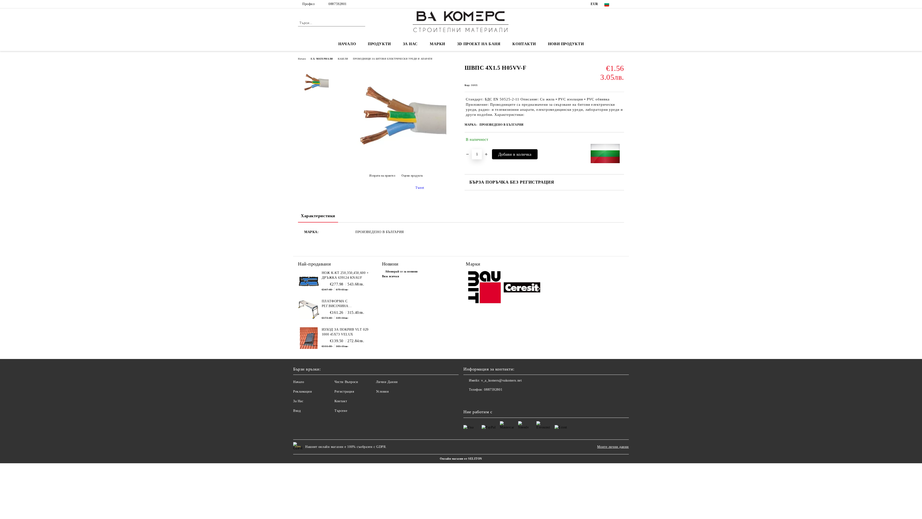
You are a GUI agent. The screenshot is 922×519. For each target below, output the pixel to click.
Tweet (419, 188)
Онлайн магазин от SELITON (461, 458)
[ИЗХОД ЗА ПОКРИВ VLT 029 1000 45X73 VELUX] (309, 338)
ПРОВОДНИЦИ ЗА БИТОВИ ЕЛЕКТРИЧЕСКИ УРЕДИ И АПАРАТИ (392, 58)
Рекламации (302, 391)
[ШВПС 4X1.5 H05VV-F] (396, 164)
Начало (302, 58)
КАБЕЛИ (343, 58)
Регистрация (344, 391)
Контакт (340, 401)
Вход (297, 411)
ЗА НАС (410, 44)
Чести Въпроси (346, 382)
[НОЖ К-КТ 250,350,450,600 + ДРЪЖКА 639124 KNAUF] (309, 281)
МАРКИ (437, 44)
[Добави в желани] (620, 140)
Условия (382, 391)
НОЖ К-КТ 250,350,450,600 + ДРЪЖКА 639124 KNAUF (345, 275)
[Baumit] (484, 288)
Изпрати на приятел (382, 175)
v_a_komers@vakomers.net (501, 380)
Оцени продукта (412, 175)
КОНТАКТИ (524, 44)
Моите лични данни (613, 447)
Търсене (340, 411)
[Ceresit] (522, 288)
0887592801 (337, 4)
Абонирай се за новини (401, 271)
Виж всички (390, 276)
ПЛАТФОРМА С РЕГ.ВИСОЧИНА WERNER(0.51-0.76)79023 (342, 304)
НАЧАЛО (347, 44)
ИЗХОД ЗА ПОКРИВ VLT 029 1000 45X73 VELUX (345, 332)
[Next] (537, 288)
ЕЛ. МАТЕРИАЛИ (322, 58)
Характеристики (318, 215)
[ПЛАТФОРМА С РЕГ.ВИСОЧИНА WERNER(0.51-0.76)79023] (309, 310)
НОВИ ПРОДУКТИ (566, 44)
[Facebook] (621, 4)
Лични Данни (387, 382)
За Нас (298, 401)
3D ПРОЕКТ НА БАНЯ (479, 44)
